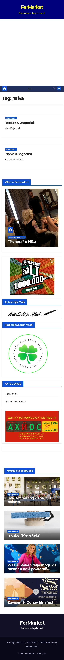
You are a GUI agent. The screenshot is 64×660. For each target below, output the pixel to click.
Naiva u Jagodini (18, 154)
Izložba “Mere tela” (23, 535)
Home (20, 653)
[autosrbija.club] (32, 312)
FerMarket (32, 7)
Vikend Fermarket (17, 237)
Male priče (42, 653)
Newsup (50, 642)
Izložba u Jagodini (19, 123)
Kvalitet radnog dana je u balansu (29, 500)
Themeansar (32, 646)
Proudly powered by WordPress (22, 642)
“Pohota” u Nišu (22, 242)
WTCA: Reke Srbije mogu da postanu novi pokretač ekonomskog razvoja (32, 569)
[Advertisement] (32, 52)
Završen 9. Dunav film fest (30, 602)
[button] (54, 88)
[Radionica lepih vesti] (28, 353)
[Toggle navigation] (30, 89)
